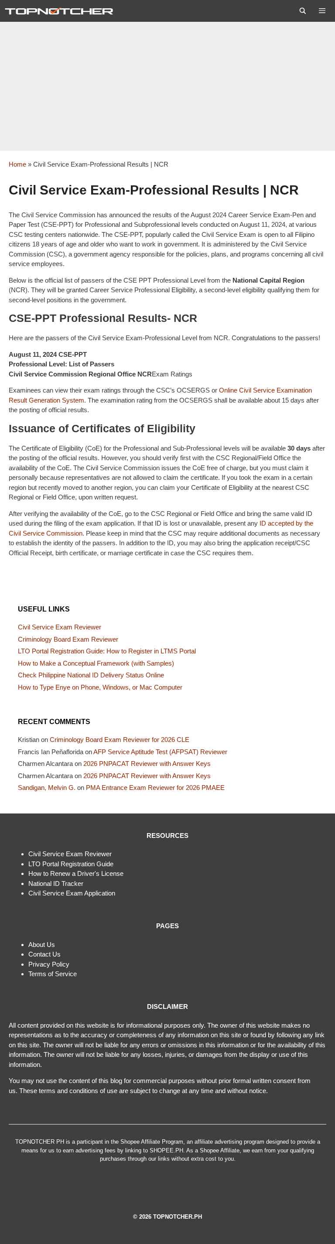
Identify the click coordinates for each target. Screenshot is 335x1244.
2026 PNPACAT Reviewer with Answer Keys (147, 763)
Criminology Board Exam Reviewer (68, 639)
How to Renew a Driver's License (75, 873)
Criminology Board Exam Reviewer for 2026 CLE (119, 739)
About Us (41, 944)
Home (17, 164)
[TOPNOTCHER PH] (61, 11)
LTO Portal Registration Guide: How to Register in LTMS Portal (107, 651)
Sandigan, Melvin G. (46, 787)
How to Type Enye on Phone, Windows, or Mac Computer (100, 687)
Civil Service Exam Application (71, 893)
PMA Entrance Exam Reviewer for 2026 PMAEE (155, 787)
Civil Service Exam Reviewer (59, 627)
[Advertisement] (167, 86)
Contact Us (44, 954)
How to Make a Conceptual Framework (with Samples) (96, 663)
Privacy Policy (48, 964)
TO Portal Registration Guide (72, 864)
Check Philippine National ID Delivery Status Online (91, 675)
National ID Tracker (55, 883)
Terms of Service (52, 973)
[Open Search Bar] (302, 11)
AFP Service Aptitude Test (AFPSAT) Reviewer (160, 751)
